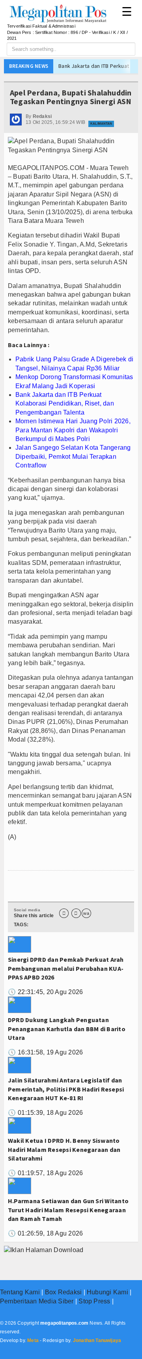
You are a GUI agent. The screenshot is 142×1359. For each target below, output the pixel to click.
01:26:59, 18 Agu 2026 (45, 1233)
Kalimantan (101, 123)
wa (86, 913)
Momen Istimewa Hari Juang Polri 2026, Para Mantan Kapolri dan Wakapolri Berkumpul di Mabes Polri (73, 430)
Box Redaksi (63, 1292)
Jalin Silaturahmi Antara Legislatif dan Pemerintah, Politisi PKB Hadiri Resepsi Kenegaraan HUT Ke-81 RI (66, 1089)
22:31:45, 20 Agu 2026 (45, 992)
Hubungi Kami (107, 1292)
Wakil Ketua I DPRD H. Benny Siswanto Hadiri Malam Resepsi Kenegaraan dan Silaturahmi (64, 1149)
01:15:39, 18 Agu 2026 (45, 1112)
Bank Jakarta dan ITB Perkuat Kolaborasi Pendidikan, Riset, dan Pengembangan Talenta (64, 403)
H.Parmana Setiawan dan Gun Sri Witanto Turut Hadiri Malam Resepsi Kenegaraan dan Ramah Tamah (68, 1210)
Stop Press (94, 1301)
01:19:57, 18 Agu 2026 (45, 1173)
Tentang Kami (20, 1292)
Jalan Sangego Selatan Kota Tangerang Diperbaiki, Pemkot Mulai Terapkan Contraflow (73, 456)
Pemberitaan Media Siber (37, 1301)
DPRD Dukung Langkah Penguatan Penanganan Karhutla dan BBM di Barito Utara (66, 1028)
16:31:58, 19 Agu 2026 (45, 1052)
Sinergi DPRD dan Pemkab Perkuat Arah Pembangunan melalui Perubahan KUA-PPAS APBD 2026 (66, 968)
